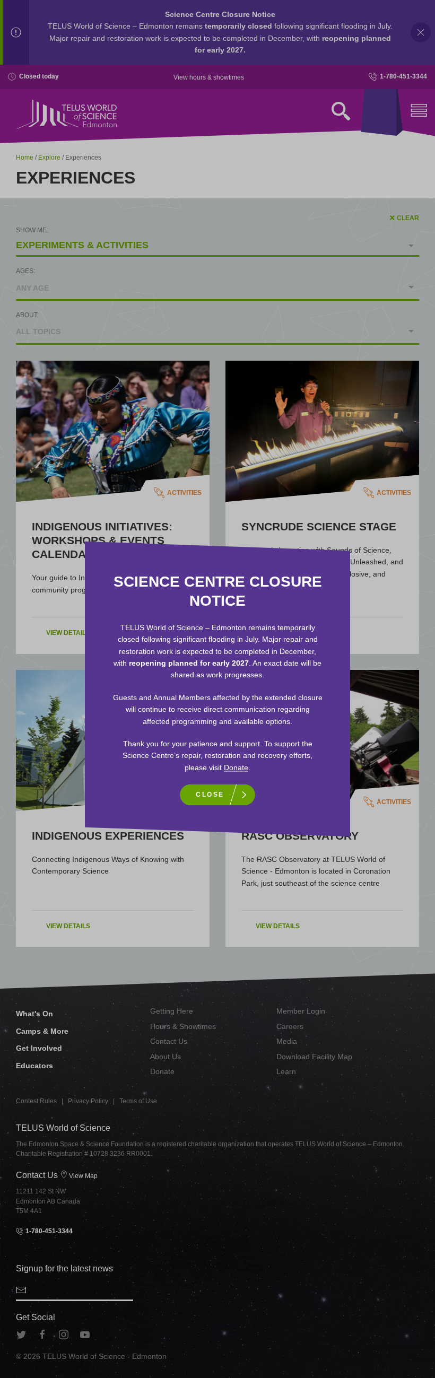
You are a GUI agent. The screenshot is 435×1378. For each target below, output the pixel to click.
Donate (236, 767)
